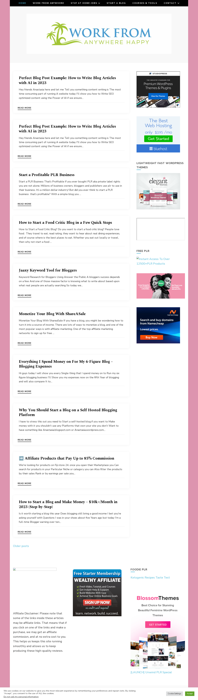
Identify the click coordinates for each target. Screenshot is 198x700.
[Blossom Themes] (158, 668)
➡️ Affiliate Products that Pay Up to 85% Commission (66, 458)
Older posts (21, 546)
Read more (24, 108)
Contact (170, 3)
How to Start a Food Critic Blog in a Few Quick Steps (65, 223)
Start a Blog (116, 3)
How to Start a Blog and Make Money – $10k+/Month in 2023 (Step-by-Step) (68, 504)
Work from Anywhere (48, 3)
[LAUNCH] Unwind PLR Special (151, 672)
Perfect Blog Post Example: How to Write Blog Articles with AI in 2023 (67, 80)
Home (22, 3)
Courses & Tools (144, 3)
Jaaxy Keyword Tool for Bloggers (48, 270)
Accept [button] (190, 693)
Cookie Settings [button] (174, 693)
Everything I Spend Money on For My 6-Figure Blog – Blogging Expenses (66, 364)
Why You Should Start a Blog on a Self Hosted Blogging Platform (68, 412)
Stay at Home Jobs (84, 3)
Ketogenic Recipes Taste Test (150, 577)
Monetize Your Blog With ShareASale (52, 314)
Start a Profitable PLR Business (47, 175)
